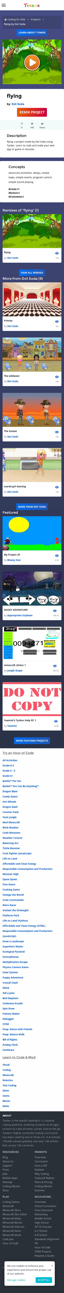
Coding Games (11, 1202)
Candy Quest (10, 796)
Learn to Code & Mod (19, 1057)
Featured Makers (44, 1178)
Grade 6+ (8, 775)
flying (7, 252)
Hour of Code (10, 1243)
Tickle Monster (11, 848)
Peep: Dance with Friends (17, 1029)
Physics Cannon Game (16, 967)
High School (42, 1222)
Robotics (8, 1080)
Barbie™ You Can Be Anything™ (21, 786)
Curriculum (41, 1161)
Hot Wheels (9, 801)
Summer (40, 1190)
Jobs (5, 1173)
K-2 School (41, 1230)
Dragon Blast (10, 791)
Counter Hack (11, 812)
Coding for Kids (16, 19)
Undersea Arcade (13, 1003)
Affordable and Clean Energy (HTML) (24, 925)
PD (36, 1243)
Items (6, 1095)
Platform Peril (11, 915)
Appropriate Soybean (19, 615)
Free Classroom (44, 1210)
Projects (35, 19)
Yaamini (12, 725)
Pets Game (9, 884)
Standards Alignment (47, 1239)
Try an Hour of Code (18, 753)
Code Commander (13, 900)
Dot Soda (18, 104)
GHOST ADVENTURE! (16, 609)
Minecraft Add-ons (13, 1226)
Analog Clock (10, 1044)
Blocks (6, 1101)
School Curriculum (45, 1206)
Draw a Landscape (13, 941)
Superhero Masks (13, 946)
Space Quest (10, 879)
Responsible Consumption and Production (27, 869)
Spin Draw (9, 1008)
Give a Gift (41, 1165)
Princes (8, 320)
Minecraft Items (12, 1230)
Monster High (11, 874)
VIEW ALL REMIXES (32, 272)
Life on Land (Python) (15, 920)
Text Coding (9, 1085)
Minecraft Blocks (12, 1222)
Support (7, 1165)
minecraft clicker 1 (15, 665)
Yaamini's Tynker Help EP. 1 (20, 720)
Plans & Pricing (43, 1182)
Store (6, 1190)
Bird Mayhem (10, 998)
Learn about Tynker (32, 32)
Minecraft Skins (12, 1210)
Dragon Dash (10, 806)
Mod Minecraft (11, 822)
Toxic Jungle (10, 817)
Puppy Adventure (13, 977)
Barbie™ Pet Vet (12, 781)
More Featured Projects (32, 740)
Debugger (8, 1018)
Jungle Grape (14, 670)
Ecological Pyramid (14, 951)
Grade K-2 (8, 765)
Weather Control (12, 837)
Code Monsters (11, 832)
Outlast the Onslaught (16, 910)
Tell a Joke (9, 993)
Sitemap (7, 1182)
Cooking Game (11, 889)
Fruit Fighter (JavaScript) (17, 853)
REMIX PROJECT (32, 112)
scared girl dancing (15, 486)
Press (6, 1169)
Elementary (41, 1214)
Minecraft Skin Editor (15, 1214)
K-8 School (41, 1235)
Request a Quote (44, 1255)
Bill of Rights (10, 1039)
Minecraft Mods (12, 1235)
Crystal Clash (10, 982)
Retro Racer (9, 905)
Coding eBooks (11, 1186)
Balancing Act (10, 843)
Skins (6, 1090)
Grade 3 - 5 (9, 770)
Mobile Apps (10, 1178)
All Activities (10, 760)
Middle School (43, 1218)
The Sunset (10, 431)
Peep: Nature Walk (14, 1034)
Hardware (8, 1049)
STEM (6, 1024)
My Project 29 (12, 554)
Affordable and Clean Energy (19, 863)
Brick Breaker (10, 827)
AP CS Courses (43, 1226)
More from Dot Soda (32, 506)
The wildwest (11, 376)
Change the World (13, 894)
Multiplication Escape (15, 962)
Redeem (39, 1169)
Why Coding (42, 1173)
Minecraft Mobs (12, 1218)
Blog (5, 1157)
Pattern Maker (11, 1013)
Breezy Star (14, 560)
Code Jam (8, 1239)
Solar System (10, 972)
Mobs (6, 1106)
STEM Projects (43, 1251)
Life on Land (10, 858)
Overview (40, 1157)
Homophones (11, 956)
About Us (8, 1161)
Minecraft (8, 1075)
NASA (6, 987)
